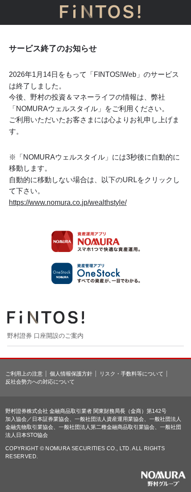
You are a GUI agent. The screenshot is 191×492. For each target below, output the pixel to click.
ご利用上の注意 (24, 374)
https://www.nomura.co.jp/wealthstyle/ (68, 202)
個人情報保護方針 (71, 374)
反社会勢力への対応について (40, 382)
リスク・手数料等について (131, 374)
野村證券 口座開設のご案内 (45, 335)
